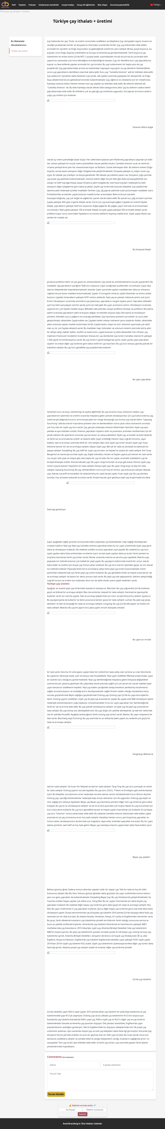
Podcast (32, 5)
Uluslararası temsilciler (49, 5)
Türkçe (156, 4)
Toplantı (22, 5)
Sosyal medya (68, 5)
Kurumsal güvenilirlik (119, 5)
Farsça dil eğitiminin (86, 5)
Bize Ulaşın (102, 5)
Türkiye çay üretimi (19, 51)
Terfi (14, 5)
